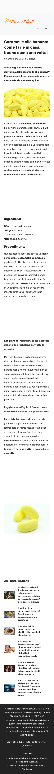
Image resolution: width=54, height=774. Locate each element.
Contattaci (27, 745)
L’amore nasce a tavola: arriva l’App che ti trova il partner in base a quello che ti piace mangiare (29, 668)
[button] (38, 28)
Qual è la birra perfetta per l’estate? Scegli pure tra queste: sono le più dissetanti (29, 614)
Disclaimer (27, 769)
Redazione (24, 765)
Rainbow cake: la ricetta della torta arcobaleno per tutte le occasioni (26, 345)
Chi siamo (12, 765)
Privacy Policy (38, 765)
